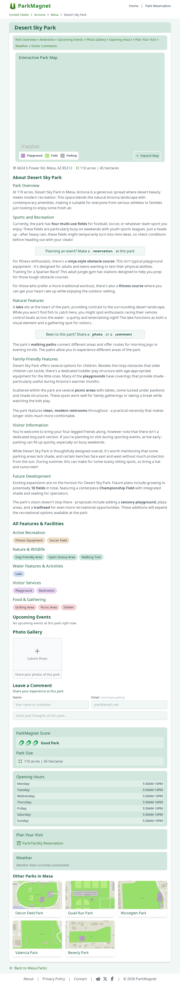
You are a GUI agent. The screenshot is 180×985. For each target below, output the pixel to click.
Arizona (39, 15)
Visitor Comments (44, 46)
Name (17, 697)
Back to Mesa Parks (30, 968)
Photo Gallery (96, 39)
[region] (90, 106)
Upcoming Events (70, 39)
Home (133, 6)
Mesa (55, 15)
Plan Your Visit (145, 39)
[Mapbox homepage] (30, 146)
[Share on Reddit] (98, 979)
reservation (103, 251)
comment (123, 334)
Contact (80, 978)
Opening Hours (120, 39)
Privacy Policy (54, 978)
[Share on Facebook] (112, 979)
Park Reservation (158, 6)
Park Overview (25, 39)
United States (19, 15)
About (28, 978)
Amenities (47, 39)
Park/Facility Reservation (42, 843)
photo (97, 334)
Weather (21, 46)
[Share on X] (105, 979)
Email (108, 697)
